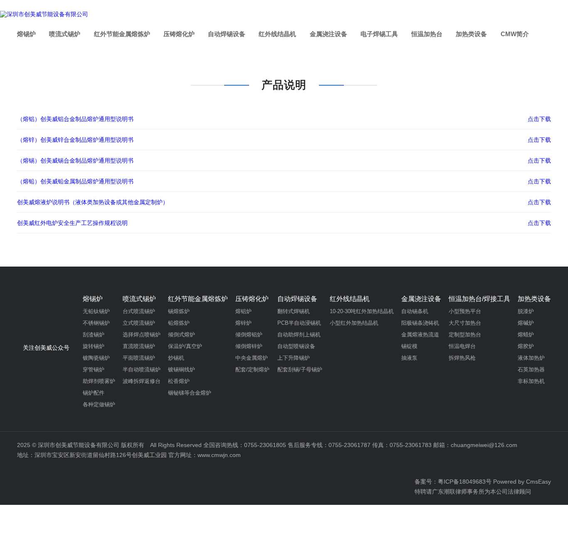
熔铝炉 (243, 311)
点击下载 (539, 119)
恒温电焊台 (462, 346)
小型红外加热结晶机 (354, 323)
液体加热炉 (531, 358)
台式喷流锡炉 (139, 311)
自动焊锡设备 (226, 33)
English (501, 9)
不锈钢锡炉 (96, 323)
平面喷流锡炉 (139, 358)
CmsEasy (538, 481)
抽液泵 (409, 358)
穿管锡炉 (93, 369)
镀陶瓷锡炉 (96, 358)
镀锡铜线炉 (181, 369)
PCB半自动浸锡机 (299, 323)
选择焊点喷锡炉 (142, 334)
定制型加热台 (465, 334)
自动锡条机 (414, 311)
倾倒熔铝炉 (248, 334)
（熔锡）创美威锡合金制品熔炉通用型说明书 (75, 160)
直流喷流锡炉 (139, 346)
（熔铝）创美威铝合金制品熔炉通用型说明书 (75, 119)
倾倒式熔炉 (181, 334)
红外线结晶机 (277, 33)
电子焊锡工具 (379, 33)
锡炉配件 (93, 393)
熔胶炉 (526, 346)
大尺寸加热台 (465, 323)
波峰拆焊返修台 (142, 381)
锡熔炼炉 (179, 311)
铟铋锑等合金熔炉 (189, 393)
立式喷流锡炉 (139, 323)
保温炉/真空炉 (185, 346)
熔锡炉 (26, 33)
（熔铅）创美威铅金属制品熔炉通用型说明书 (75, 181)
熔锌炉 (243, 323)
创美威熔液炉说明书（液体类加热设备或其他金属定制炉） (92, 202)
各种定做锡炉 (99, 404)
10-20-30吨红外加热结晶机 (362, 311)
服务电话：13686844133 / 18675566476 (408, 9)
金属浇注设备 (328, 33)
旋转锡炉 (93, 346)
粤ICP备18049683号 (464, 481)
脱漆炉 (526, 311)
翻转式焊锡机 (293, 311)
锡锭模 (409, 346)
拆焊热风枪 (462, 358)
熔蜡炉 (526, 334)
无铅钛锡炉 (96, 311)
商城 (538, 9)
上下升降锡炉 (293, 358)
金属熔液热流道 (420, 334)
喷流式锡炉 (64, 33)
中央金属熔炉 (251, 358)
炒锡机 (176, 358)
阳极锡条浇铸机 (420, 323)
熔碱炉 (526, 323)
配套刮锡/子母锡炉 (299, 369)
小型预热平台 (465, 311)
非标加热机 (531, 381)
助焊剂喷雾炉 (99, 381)
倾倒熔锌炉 (248, 346)
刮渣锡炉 (93, 334)
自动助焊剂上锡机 (299, 334)
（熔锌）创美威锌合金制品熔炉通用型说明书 (75, 139)
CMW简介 (515, 33)
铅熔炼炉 (179, 323)
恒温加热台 (426, 33)
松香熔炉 (179, 381)
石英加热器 (531, 369)
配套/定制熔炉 (252, 369)
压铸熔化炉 (179, 33)
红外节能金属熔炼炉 (122, 33)
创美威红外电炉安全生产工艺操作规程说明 (72, 223)
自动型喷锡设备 (296, 346)
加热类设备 (471, 33)
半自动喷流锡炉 (142, 369)
